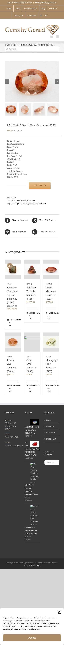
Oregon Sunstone (21, 203)
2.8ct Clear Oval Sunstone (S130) (31, 364)
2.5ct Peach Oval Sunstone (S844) (12, 364)
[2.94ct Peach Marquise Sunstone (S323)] (51, 269)
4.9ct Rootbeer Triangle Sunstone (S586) (31, 291)
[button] (59, 611)
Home (49, 420)
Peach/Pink (21, 200)
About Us (50, 426)
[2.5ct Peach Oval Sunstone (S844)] (13, 342)
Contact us (50, 432)
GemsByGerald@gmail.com (45, 2)
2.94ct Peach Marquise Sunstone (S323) (51, 291)
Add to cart (39, 185)
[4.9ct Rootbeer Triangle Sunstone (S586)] (32, 269)
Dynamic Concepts (33, 565)
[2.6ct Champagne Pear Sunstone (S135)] (51, 342)
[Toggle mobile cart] (51, 36)
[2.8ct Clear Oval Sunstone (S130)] (32, 342)
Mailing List (51, 439)
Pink (37, 203)
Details (16, 320)
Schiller (42, 203)
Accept (32, 637)
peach (31, 203)
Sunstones (31, 200)
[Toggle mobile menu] (57, 36)
